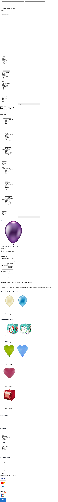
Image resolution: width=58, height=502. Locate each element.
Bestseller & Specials (6, 149)
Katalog (3, 162)
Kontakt (3, 164)
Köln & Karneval (7, 139)
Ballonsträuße (7, 154)
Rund (5, 125)
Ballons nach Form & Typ (7, 118)
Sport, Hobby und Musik (8, 195)
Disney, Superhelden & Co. (9, 148)
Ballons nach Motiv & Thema (7, 141)
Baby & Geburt (7, 133)
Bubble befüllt (7, 150)
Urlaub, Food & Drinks (8, 146)
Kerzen (3, 210)
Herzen (6, 123)
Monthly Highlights (4, 161)
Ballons (3, 117)
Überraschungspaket (8, 153)
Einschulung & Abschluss (9, 134)
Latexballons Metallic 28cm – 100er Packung (10, 311)
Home (2, 166)
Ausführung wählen (7, 342)
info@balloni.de (2, 471)
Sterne (6, 124)
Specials (3, 81)
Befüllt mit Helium (4, 265)
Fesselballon (7, 156)
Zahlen (6, 122)
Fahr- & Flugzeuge (8, 147)
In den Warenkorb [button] (6, 364)
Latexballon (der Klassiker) (9, 119)
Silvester (6, 138)
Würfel (6, 126)
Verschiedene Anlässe (8, 140)
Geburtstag (6, 181)
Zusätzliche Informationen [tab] (7, 278)
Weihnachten (7, 137)
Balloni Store (4, 163)
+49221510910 (2, 473)
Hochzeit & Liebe (7, 132)
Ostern (6, 135)
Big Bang (6, 155)
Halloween (6, 136)
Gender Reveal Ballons (8, 152)
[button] (1, 220)
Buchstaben (7, 121)
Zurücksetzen (9, 267)
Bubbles (6, 120)
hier (30, 254)
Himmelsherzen (7, 151)
